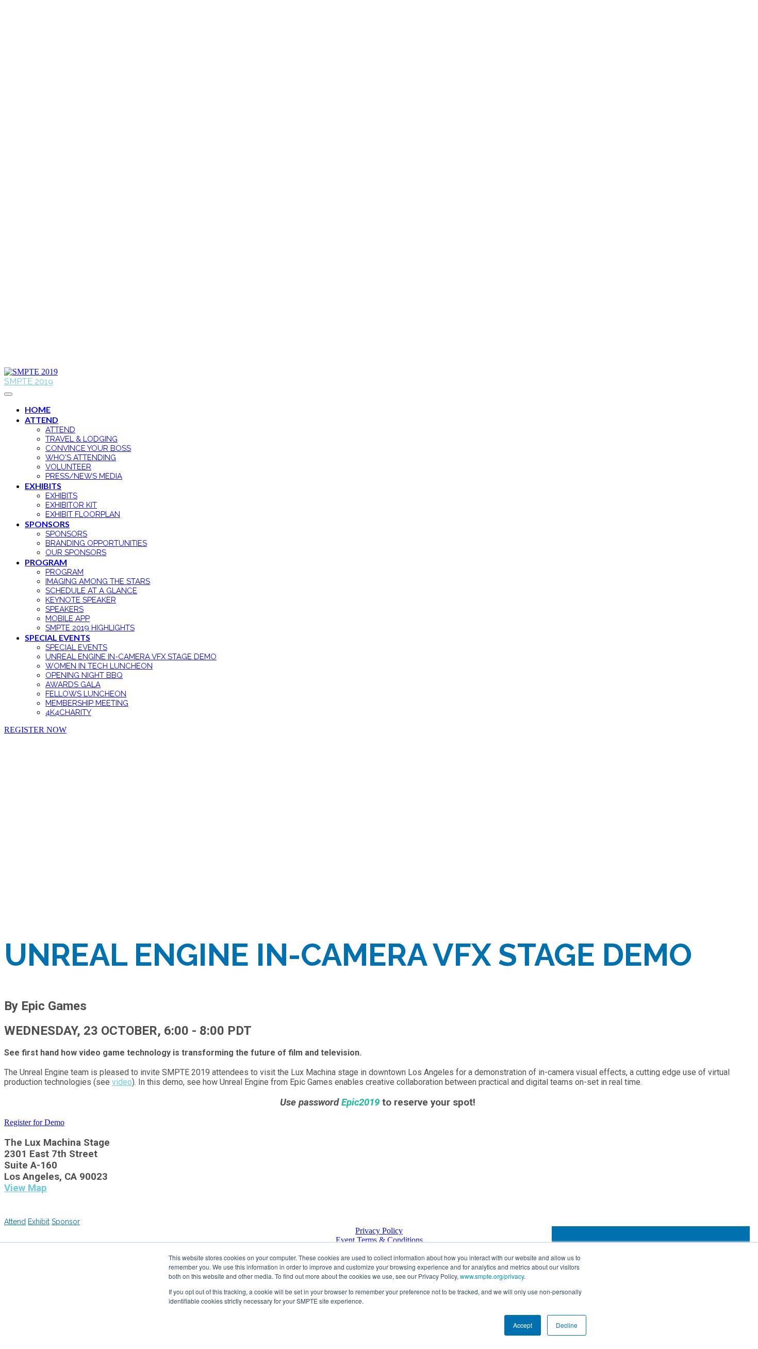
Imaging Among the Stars (97, 581)
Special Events (57, 637)
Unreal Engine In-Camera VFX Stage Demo (131, 656)
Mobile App (67, 618)
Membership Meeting (86, 703)
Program (46, 562)
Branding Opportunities (96, 543)
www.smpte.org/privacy (492, 1276)
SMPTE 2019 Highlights (90, 627)
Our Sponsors (75, 552)
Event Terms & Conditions (379, 1240)
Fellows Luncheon (85, 693)
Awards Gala (73, 684)
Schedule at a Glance (91, 590)
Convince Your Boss (88, 448)
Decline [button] (567, 1325)
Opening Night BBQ (84, 675)
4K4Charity (68, 712)
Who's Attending (80, 457)
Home (38, 409)
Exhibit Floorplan (82, 514)
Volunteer (68, 467)
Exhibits (43, 486)
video (122, 1082)
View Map (25, 1188)
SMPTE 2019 (28, 381)
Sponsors (47, 524)
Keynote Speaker (80, 600)
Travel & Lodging (81, 439)
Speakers (64, 609)
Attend (41, 420)
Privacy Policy (379, 1230)
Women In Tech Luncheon (99, 666)
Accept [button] (522, 1325)
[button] (35, 729)
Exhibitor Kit (71, 505)
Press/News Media (83, 476)
